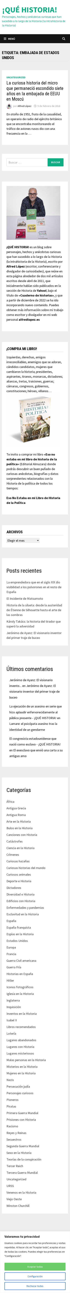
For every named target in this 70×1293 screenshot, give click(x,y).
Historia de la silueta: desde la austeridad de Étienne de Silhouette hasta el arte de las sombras (34, 610)
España (11, 921)
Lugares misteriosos (20, 1053)
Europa (11, 947)
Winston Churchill (17, 1206)
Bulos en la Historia (19, 828)
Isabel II (11, 1020)
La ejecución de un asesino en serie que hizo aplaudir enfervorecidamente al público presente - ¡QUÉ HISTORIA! (35, 712)
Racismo (12, 1126)
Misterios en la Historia (22, 1067)
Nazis (10, 1080)
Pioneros (12, 1100)
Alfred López (24, 106)
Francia (11, 954)
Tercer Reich (14, 1166)
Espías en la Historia (20, 934)
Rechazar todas (35, 1286)
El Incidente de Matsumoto (24, 598)
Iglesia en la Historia (20, 994)
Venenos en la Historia (21, 1192)
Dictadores (13, 888)
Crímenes (12, 855)
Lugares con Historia (20, 1047)
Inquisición (13, 1007)
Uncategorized (15, 77)
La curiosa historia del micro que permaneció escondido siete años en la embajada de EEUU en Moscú (34, 91)
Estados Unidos (17, 941)
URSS (10, 1186)
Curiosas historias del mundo (25, 868)
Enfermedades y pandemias (25, 908)
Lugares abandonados (21, 1040)
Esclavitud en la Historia (22, 914)
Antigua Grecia (16, 808)
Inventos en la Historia (21, 1014)
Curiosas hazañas (18, 861)
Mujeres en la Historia (21, 1073)
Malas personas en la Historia (26, 1060)
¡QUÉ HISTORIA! (29, 10)
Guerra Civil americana (21, 961)
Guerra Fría (13, 967)
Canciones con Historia (21, 835)
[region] (35, 1262)
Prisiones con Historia (21, 1120)
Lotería (11, 1033)
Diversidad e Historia (20, 894)
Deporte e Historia (18, 881)
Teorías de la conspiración (23, 1159)
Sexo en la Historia (18, 1153)
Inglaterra (13, 1000)
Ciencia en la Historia (20, 848)
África (10, 802)
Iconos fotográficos (19, 987)
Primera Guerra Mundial (22, 1113)
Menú (11, 38)
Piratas (11, 1106)
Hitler (10, 980)
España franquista (18, 927)
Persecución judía (18, 1086)
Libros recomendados (21, 1027)
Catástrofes (14, 841)
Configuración (35, 1276)
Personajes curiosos (19, 1093)
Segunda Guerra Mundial (22, 1146)
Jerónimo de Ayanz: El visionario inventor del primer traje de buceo (34, 691)
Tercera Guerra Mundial (22, 1173)
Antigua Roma (16, 815)
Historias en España (19, 974)
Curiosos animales (18, 874)
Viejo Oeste (14, 1199)
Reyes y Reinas (16, 1133)
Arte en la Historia (18, 821)
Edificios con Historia (20, 901)
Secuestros (13, 1139)
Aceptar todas (35, 1266)
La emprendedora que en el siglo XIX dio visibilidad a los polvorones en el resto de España (33, 587)
